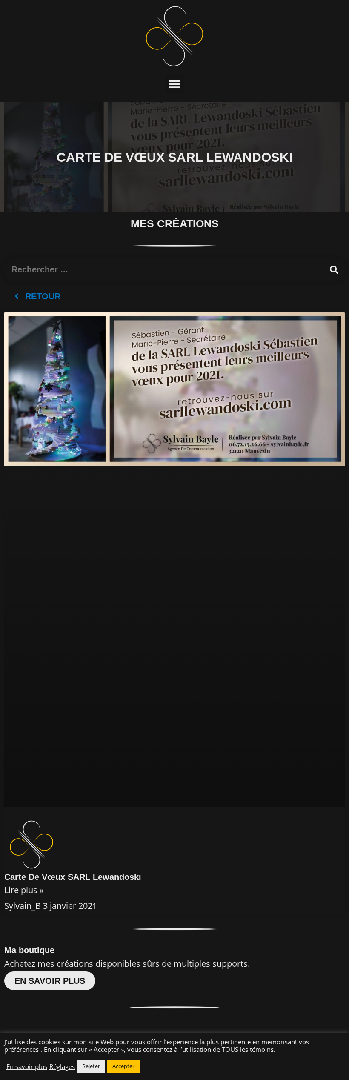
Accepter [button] (123, 1066)
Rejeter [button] (91, 1066)
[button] (174, 84)
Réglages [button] (62, 1066)
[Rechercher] (334, 270)
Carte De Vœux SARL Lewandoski (72, 877)
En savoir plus (26, 1066)
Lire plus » (24, 890)
